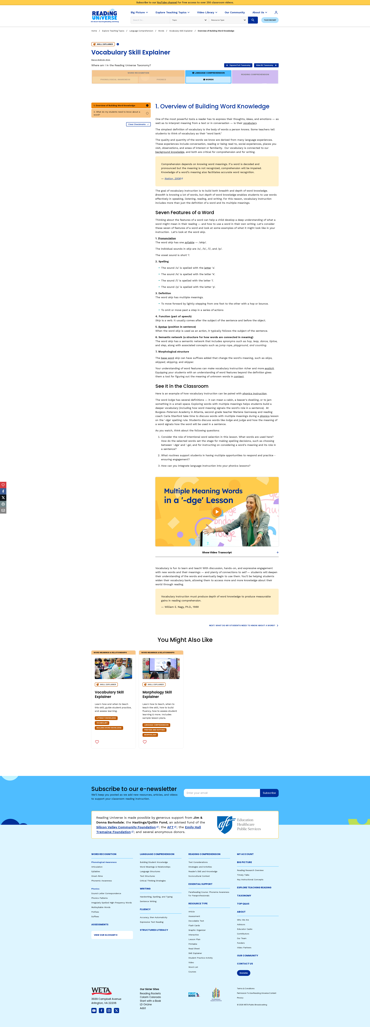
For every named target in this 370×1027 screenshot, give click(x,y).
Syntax (162, 326)
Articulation (96, 867)
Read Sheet (194, 948)
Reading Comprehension (204, 854)
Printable (192, 944)
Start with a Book (150, 1001)
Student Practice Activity (200, 958)
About (241, 911)
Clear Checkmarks (137, 124)
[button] (217, 511)
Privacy (240, 998)
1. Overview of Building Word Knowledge (114, 105)
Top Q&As (243, 903)
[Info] (118, 44)
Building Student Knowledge (154, 862)
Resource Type (198, 903)
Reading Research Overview (250, 870)
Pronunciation (167, 238)
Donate (244, 973)
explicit (269, 368)
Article (191, 911)
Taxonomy (270, 20)
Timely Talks (243, 875)
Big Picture (244, 862)
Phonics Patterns (99, 898)
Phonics (95, 889)
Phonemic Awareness (101, 881)
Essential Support (200, 884)
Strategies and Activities (200, 867)
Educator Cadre (244, 929)
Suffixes (95, 916)
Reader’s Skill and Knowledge (202, 871)
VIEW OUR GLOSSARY (105, 935)
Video (191, 962)
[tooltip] (3, 485)
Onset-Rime (97, 876)
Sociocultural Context (199, 876)
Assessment (194, 916)
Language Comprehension (141, 31)
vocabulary (250, 123)
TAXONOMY (244, 895)
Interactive (193, 935)
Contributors (243, 934)
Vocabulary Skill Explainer (181, 31)
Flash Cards (194, 925)
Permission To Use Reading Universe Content (256, 993)
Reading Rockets (150, 993)
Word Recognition (103, 854)
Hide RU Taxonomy (264, 65)
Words (161, 31)
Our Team (241, 938)
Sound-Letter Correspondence (106, 893)
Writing (145, 888)
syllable (189, 242)
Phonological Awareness (104, 862)
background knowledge (169, 151)
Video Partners (244, 947)
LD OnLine (146, 1004)
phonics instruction (255, 393)
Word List (193, 967)
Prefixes (95, 912)
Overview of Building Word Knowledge (216, 31)
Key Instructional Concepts (250, 879)
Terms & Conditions (246, 988)
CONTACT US (245, 963)
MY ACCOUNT (245, 854)
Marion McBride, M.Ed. (100, 60)
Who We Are (243, 920)
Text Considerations (198, 862)
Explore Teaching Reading (254, 887)
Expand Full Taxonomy (240, 65)
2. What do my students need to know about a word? (117, 113)
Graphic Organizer (197, 930)
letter (207, 267)
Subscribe (269, 793)
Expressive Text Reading (151, 922)
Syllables (95, 871)
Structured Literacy (154, 930)
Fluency (145, 909)
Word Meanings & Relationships (110, 653)
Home (94, 31)
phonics (265, 416)
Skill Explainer (195, 953)
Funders (241, 943)
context (239, 376)
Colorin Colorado (150, 997)
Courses (192, 972)
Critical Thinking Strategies (153, 881)
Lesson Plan (194, 939)
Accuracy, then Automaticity (153, 917)
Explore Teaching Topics (113, 31)
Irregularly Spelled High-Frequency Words (111, 902)
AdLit (143, 1008)
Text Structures (147, 876)
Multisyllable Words (100, 907)
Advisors (241, 924)
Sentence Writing (148, 901)
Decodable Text (196, 921)
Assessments (99, 924)
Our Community (247, 955)
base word (167, 357)
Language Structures (150, 871)
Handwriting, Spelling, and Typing (156, 897)
